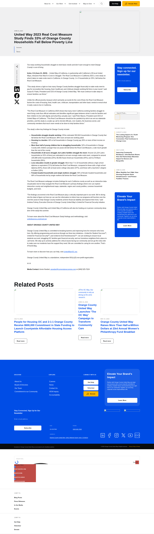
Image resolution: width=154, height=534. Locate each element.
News (18, 51)
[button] (17, 89)
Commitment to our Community (26, 391)
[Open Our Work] (65, 4)
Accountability (54, 395)
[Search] (117, 117)
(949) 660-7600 (77, 429)
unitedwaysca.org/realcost (37, 219)
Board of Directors (21, 385)
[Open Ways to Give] (94, 4)
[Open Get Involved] (79, 4)
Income (19, 47)
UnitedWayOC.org (70, 252)
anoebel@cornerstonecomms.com (63, 269)
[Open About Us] (53, 4)
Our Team (18, 388)
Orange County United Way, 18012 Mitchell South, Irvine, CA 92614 (69, 437)
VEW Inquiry (54, 391)
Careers (52, 381)
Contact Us (53, 388)
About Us (18, 381)
